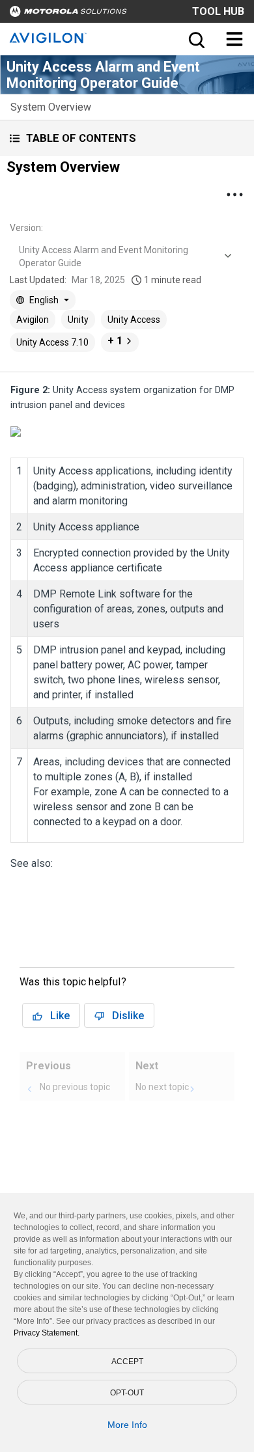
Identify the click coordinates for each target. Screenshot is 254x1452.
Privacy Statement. (46, 1332)
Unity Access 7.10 (52, 342)
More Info (127, 1424)
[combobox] (124, 256)
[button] (127, 138)
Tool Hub (218, 11)
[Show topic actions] (234, 195)
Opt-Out (127, 1392)
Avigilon (32, 319)
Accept (127, 1361)
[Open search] (195, 39)
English (44, 300)
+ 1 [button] (114, 341)
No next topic (162, 1087)
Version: (26, 228)
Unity (78, 319)
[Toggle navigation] (234, 39)
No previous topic (75, 1087)
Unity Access (133, 319)
